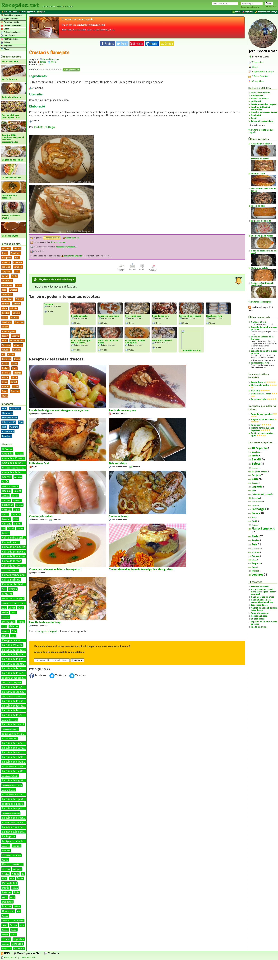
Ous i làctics (9, 35)
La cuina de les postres (15, 705)
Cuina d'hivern (10, 542)
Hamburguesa (8, 331)
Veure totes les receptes (259, 302)
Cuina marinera (11, 579)
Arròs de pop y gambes (262, 414)
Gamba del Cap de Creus (262, 597)
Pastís (5, 363)
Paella (11, 354)
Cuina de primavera (13, 547)
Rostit (5, 377)
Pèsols (4, 897)
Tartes (254, 567)
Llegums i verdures (12, 25)
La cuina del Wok (10, 738)
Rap (18, 911)
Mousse (5, 350)
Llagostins (5, 846)
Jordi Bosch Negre (45, 127)
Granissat (19, 322)
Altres (6, 49)
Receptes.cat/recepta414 (66, 247)
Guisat (5, 327)
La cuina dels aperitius (15, 743)
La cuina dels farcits (10, 776)
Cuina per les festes (14, 584)
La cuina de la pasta (14, 659)
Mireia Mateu (257, 96)
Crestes (13, 290)
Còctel (5, 276)
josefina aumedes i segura (263, 104)
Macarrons (6, 851)
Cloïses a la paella (260, 385)
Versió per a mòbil (28, 953)
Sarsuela (48, 304)
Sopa (4, 382)
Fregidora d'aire (9, 417)
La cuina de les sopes (14, 710)
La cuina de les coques (15, 668)
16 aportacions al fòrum (262, 71)
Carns (6, 29)
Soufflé (5, 386)
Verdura (5, 944)
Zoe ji (253, 118)
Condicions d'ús (28, 957)
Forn (4, 408)
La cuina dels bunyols (15, 761)
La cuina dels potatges (15, 808)
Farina (5, 612)
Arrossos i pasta (11, 22)
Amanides (19, 454)
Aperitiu (17, 248)
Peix (16, 892)
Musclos (5, 874)
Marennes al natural (162, 340)
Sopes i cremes (10, 19)
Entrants (7, 593)
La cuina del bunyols (10, 720)
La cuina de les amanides (16, 663)
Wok (21, 422)
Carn (16, 509)
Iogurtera (6, 436)
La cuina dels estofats (15, 771)
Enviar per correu (121, 270)
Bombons (15, 253)
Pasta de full (9, 883)
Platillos (255, 552)
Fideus (13, 613)
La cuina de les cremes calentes (21, 673)
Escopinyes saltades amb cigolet (135, 341)
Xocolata (19, 948)
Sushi (15, 386)
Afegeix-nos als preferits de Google (56, 279)
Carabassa (17, 501)
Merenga (6, 345)
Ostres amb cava (133, 316)
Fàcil (20, 607)
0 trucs (254, 67)
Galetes (16, 313)
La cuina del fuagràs (10, 729)
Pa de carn (256, 425)
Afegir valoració (72, 70)
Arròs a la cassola (260, 613)
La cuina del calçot (13, 724)
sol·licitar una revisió (73, 256)
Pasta (17, 359)
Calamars (15, 496)
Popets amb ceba (79, 316)
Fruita (4, 627)
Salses (6, 42)
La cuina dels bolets (14, 757)
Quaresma (8, 911)
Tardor (14, 930)
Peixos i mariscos (11, 32)
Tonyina (5, 935)
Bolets (17, 490)
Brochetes (255, 468)
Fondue (5, 313)
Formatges (8, 621)
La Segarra (8, 836)
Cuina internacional (13, 575)
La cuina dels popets (12, 804)
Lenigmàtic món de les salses (18, 841)
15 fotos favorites (259, 76)
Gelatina (14, 317)
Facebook (40, 675)
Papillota (6, 359)
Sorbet (13, 382)
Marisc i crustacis (12, 864)
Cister (17, 523)
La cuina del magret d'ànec (14, 734)
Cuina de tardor (11, 561)
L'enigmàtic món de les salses (19, 640)
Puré (14, 368)
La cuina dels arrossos (15, 752)
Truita (5, 396)
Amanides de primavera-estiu (14, 468)
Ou (23, 874)
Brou (16, 257)
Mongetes (17, 869)
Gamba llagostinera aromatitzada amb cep (262, 601)
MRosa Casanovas (260, 98)
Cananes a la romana (108, 316)
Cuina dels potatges (10, 571)
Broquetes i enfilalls (260, 472)
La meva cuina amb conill (15, 822)
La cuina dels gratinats (15, 780)
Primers (17, 907)
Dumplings (7, 299)
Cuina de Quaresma (13, 556)
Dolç (4, 589)
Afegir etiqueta (72, 238)
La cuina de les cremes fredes (17, 677)
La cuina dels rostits (14, 817)
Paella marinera (258, 627)
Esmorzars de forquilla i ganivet (15, 603)
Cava (253, 491)
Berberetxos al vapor (261, 394)
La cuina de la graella (14, 654)
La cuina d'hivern (12, 645)
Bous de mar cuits (160, 316)
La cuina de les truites (15, 715)
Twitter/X (61, 675)
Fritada (13, 308)
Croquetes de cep (259, 605)
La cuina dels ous (8, 790)
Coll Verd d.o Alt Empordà (262, 494)
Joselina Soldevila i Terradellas (260, 108)
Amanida (6, 248)
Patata (15, 888)
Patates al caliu (258, 399)
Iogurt (5, 336)
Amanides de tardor (14, 472)
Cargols (6, 509)
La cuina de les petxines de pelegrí (22, 701)
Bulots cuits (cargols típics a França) (81, 341)
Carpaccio (6, 271)
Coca (17, 271)
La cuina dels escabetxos (13, 766)
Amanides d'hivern (13, 458)
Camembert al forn (260, 363)
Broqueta (6, 257)
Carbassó (19, 505)
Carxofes (6, 519)
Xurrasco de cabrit (260, 587)
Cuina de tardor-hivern (15, 565)
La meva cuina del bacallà (17, 827)
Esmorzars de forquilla (13, 598)
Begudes (7, 46)
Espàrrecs (255, 505)
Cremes (5, 533)
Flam (4, 308)
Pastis (5, 887)
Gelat (4, 317)
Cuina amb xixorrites (14, 537)
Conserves (7, 285)
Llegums (16, 846)
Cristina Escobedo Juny (262, 121)
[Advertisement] (137, 705)
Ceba (16, 519)
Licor (4, 340)
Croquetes (7, 294)
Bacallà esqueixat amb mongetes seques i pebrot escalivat (263, 591)
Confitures (7, 280)
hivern (53, 62)
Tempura (15, 391)
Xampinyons (6, 949)
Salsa (14, 377)
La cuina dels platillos (15, 799)
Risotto (17, 373)
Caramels (18, 267)
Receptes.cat (20, 5)
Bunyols (6, 262)
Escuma (5, 304)
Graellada (6, 322)
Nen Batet (256, 115)
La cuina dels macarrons (12, 785)
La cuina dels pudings (11, 813)
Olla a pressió (8, 422)
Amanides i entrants (12, 15)
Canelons (17, 262)
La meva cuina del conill (16, 831)
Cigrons (6, 523)
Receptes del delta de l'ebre (13, 921)
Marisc (5, 860)
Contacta (53, 953)
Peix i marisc (256, 549)
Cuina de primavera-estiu (17, 551)
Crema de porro (258, 382)
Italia (5, 635)
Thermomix (7, 413)
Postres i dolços (11, 39)
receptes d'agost (47, 631)
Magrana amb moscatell (262, 419)
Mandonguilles (17, 340)
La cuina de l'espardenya (16, 649)
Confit (14, 276)
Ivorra (13, 636)
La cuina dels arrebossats (17, 747)
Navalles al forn (214, 316)
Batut (4, 253)
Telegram (80, 675)
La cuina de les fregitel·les (11, 683)
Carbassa (7, 504)
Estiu (4, 608)
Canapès (6, 267)
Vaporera (13, 427)
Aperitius (18, 477)
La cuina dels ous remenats (15, 794)
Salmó (4, 926)
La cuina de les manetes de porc (20, 691)
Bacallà (6, 490)
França (21, 621)
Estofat (16, 304)
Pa (3, 354)
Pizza (14, 363)
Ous (4, 878)
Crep (4, 290)
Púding (5, 368)
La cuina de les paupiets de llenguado (16, 697)
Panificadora (8, 431)
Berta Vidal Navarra (260, 93)
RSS (6, 953)
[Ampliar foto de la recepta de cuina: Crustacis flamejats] (61, 182)
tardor (43, 62)
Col (3, 529)
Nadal (15, 873)
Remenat (6, 373)
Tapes (5, 391)
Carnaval (255, 483)
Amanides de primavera (16, 462)
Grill (4, 427)
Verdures (17, 943)
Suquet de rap (257, 619)
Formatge (5, 617)
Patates (6, 892)
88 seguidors (257, 81)
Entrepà (19, 299)
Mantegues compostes (11, 855)
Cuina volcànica (257, 502)
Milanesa (18, 345)
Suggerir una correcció (153, 270)
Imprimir (132, 269)
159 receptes (257, 62)
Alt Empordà (7, 449)
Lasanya (15, 336)
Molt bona (6, 869)
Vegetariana (18, 939)
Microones (15, 408)
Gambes (5, 631)
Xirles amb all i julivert (190, 316)
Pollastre (7, 901)
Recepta (5, 916)
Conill (11, 528)
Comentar (142, 269)
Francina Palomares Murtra (264, 112)
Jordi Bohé (256, 101)
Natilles (16, 350)
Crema (18, 285)
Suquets (5, 930)
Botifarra (5, 496)
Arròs (5, 481)
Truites (6, 939)
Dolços (13, 589)
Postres (6, 906)
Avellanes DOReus (10, 486)
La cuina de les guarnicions (18, 687)
